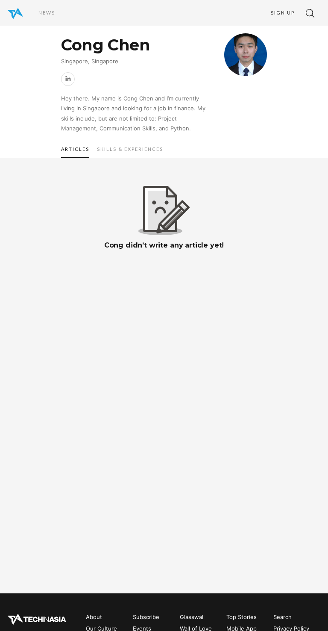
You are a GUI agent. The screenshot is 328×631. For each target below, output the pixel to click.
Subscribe (146, 616)
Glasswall (192, 616)
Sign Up (283, 12)
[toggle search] (310, 13)
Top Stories (241, 616)
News (46, 12)
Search (282, 616)
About (94, 616)
